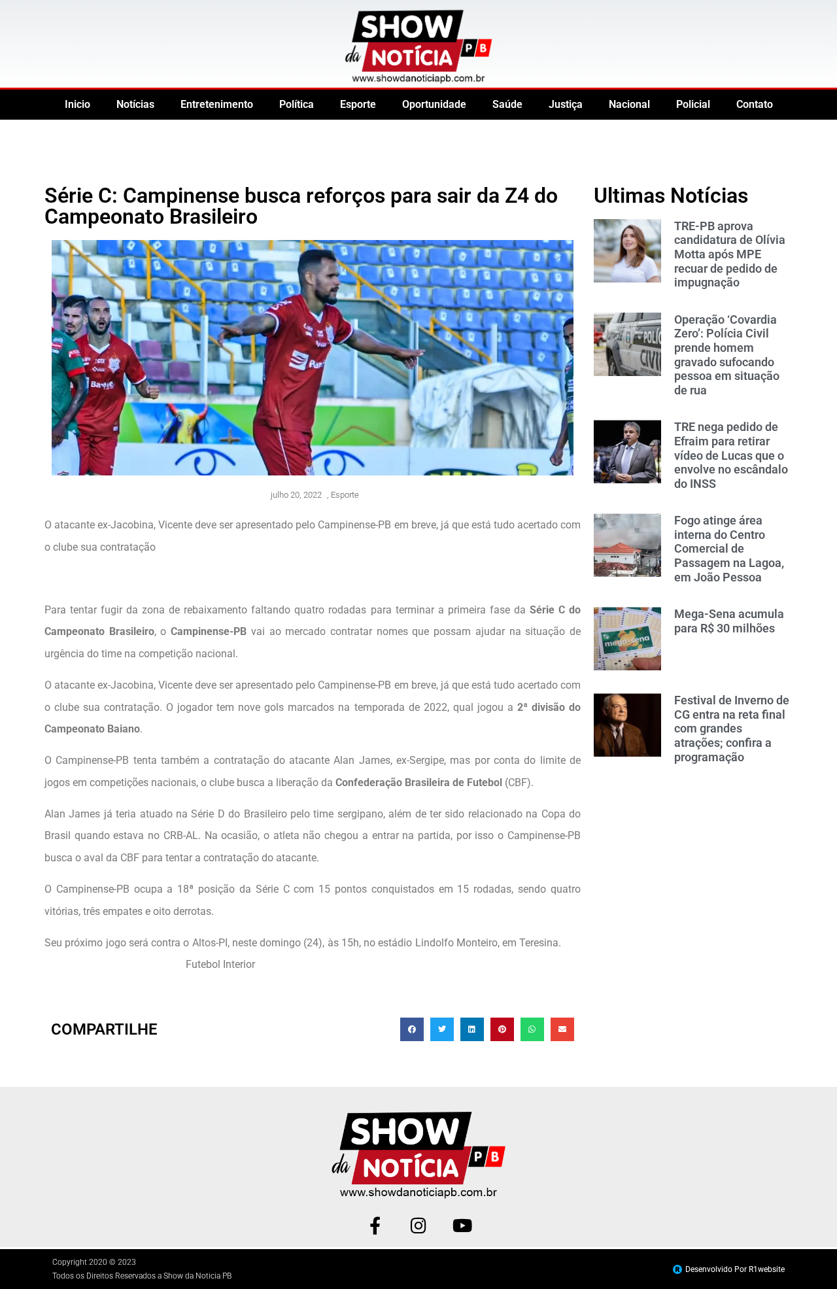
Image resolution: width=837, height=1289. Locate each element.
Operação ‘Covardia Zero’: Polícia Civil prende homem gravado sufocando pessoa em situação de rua (726, 355)
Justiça (566, 104)
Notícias (135, 104)
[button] (412, 1029)
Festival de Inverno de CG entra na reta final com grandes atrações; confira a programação (731, 728)
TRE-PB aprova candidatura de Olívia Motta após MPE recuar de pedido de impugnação (729, 254)
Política (296, 104)
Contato (754, 104)
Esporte (358, 104)
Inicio (77, 104)
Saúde (507, 104)
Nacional (629, 104)
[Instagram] (419, 1225)
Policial (693, 104)
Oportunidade (434, 104)
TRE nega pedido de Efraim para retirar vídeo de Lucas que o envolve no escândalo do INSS (731, 455)
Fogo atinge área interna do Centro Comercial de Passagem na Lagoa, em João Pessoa (729, 548)
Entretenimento (216, 104)
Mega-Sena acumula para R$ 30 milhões (729, 621)
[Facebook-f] (375, 1225)
